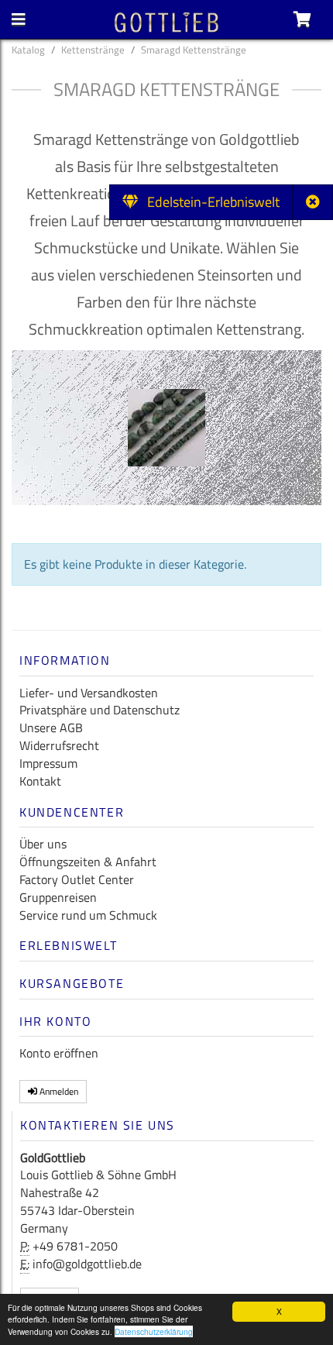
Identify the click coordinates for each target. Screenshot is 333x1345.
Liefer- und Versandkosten (88, 692)
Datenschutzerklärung (154, 1331)
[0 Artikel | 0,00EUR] (302, 19)
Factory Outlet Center (76, 879)
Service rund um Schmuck (88, 915)
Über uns (43, 843)
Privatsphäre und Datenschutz (99, 709)
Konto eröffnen (58, 1053)
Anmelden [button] (57, 1091)
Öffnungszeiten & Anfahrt (87, 861)
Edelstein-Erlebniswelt (209, 201)
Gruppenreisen (58, 897)
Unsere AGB (51, 727)
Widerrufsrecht (59, 745)
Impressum (48, 763)
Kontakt (40, 781)
